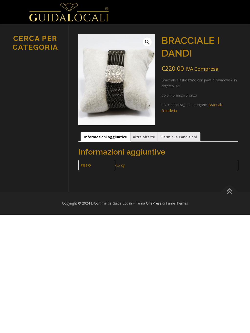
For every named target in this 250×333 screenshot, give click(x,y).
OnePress (153, 203)
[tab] (106, 137)
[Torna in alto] (229, 192)
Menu (132, 9)
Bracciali (215, 104)
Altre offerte (144, 137)
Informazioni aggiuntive (105, 137)
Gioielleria (169, 110)
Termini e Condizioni (179, 137)
